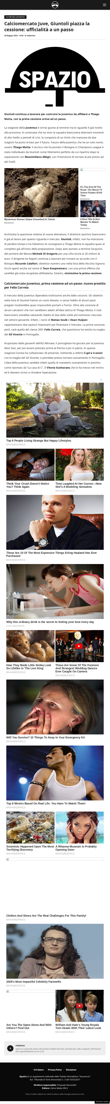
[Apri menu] (104, 4)
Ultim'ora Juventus (15, 17)
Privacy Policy (55, 1069)
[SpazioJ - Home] (55, 4)
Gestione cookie (102, 1102)
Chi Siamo (39, 1069)
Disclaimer (71, 1069)
